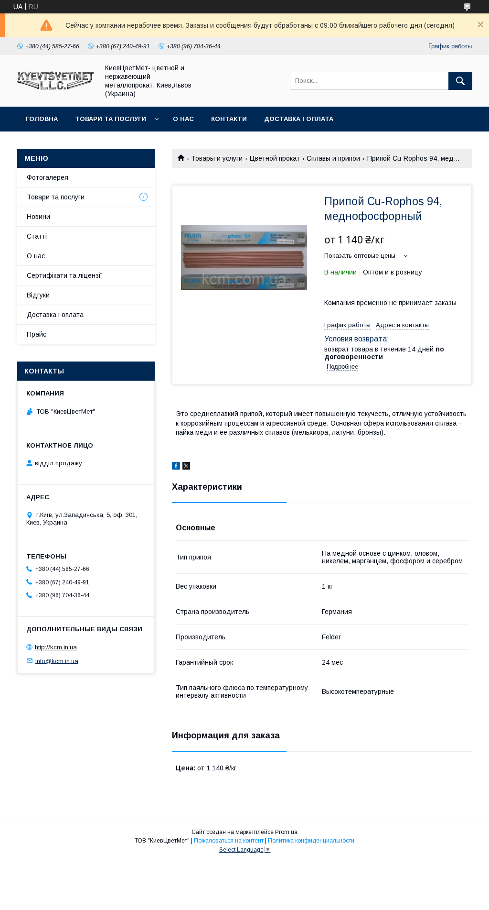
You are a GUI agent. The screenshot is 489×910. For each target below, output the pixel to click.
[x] (186, 467)
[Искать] (460, 81)
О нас (183, 118)
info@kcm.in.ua (56, 660)
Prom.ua (286, 832)
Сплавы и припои (333, 158)
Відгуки (38, 295)
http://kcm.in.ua (56, 647)
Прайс (36, 334)
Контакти (229, 118)
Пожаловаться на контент (229, 840)
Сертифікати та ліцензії (64, 275)
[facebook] (176, 467)
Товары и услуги (217, 158)
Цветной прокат (275, 158)
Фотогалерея (47, 177)
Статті (37, 236)
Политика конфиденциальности (311, 840)
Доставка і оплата (298, 118)
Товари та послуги (110, 118)
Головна (42, 118)
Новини (38, 216)
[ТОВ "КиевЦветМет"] (55, 87)
